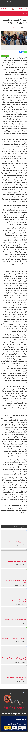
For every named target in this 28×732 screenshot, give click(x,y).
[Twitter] (23, 52)
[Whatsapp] (25, 52)
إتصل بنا (9, 1)
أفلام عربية (14, 27)
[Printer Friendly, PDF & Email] (5, 56)
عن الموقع (14, 1)
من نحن (19, 1)
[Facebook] (20, 52)
